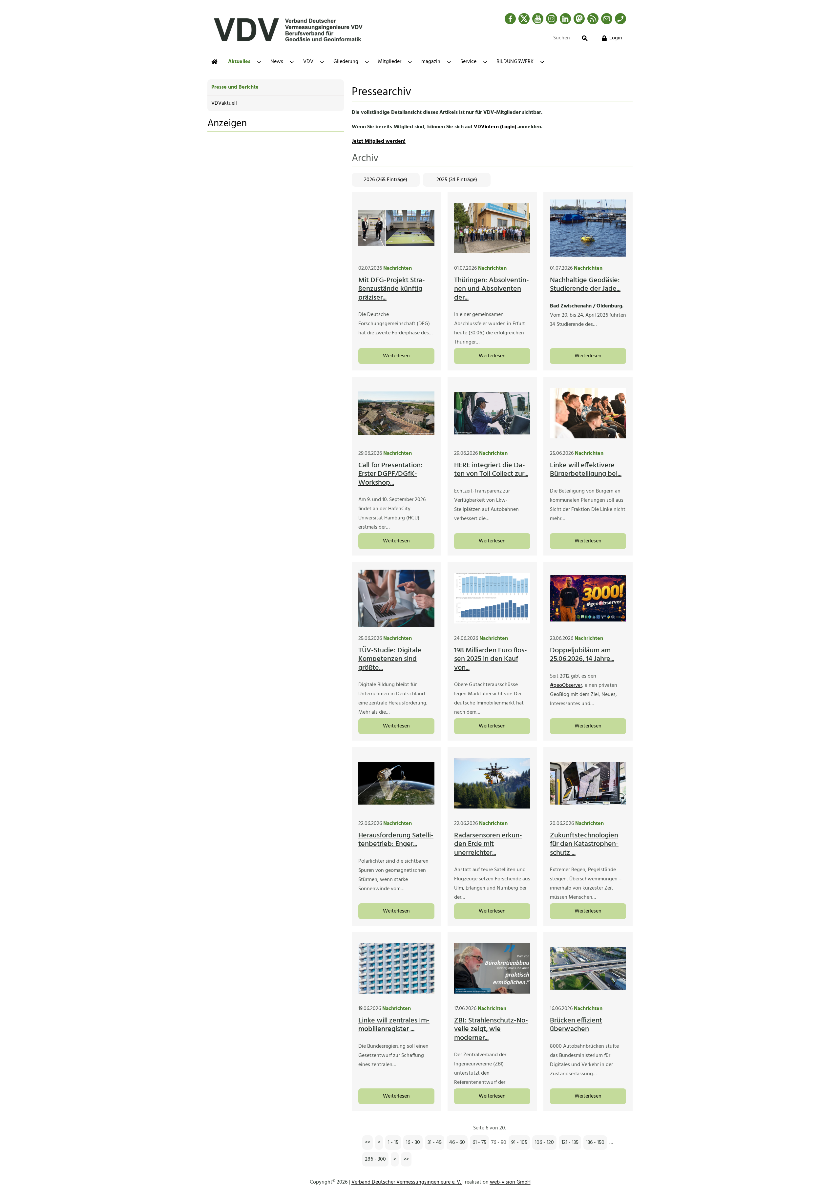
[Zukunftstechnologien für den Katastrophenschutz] (588, 783)
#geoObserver (566, 685)
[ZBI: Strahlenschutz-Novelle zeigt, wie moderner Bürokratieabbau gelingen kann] (492, 968)
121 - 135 (569, 1142)
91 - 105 (519, 1142)
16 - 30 (413, 1142)
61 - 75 (479, 1142)
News (276, 61)
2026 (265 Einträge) (385, 180)
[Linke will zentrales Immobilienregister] (396, 968)
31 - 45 (435, 1142)
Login (615, 38)
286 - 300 (375, 1159)
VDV (308, 61)
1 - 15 (393, 1142)
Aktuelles (239, 61)
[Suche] (584, 38)
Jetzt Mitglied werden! (379, 141)
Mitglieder (389, 61)
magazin (430, 61)
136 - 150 (595, 1142)
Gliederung (345, 61)
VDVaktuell (224, 103)
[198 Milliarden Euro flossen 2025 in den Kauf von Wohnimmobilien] (492, 598)
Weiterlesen (396, 356)
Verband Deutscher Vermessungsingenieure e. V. (406, 1182)
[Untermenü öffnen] (259, 61)
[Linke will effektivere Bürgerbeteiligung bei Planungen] (588, 413)
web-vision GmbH (510, 1182)
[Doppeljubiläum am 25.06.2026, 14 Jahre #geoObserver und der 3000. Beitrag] (588, 598)
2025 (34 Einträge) (456, 180)
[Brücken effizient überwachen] (588, 968)
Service (468, 61)
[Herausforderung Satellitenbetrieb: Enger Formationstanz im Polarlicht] (396, 783)
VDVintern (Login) (495, 127)
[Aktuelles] (214, 62)
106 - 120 (544, 1142)
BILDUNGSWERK (515, 61)
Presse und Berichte (235, 87)
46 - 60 (457, 1142)
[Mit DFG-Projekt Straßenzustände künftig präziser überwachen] (396, 228)
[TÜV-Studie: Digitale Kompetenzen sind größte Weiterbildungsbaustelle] (396, 598)
